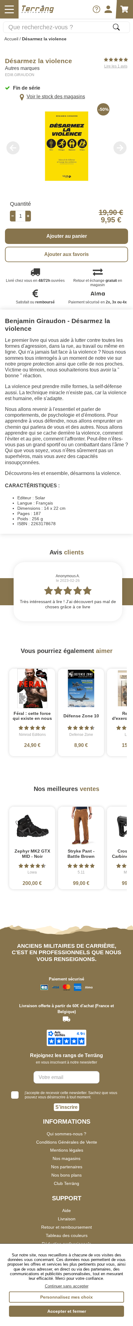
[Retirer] (12, 216)
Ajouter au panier (66, 236)
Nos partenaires (66, 1166)
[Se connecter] (108, 9)
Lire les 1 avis (115, 66)
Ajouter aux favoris (66, 254)
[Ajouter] (28, 216)
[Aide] (96, 9)
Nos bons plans (66, 1175)
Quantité (20, 204)
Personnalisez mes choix (66, 1297)
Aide (66, 1210)
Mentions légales (66, 1150)
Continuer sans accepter (66, 1286)
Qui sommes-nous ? (66, 1133)
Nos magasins (66, 1158)
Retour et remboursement (66, 1227)
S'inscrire (66, 1107)
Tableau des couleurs (67, 1235)
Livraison (66, 1218)
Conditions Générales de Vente (66, 1142)
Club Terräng (66, 1183)
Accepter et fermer (66, 1311)
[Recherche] (116, 27)
